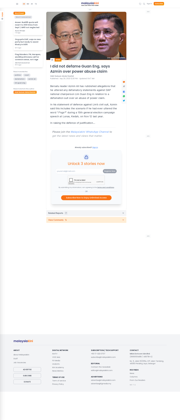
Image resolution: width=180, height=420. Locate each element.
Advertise (27, 369)
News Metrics (57, 371)
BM (28, 4)
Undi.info (56, 364)
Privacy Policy (58, 384)
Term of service (59, 380)
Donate (27, 382)
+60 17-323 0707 (98, 353)
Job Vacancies (19, 362)
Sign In (149, 4)
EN (24, 4)
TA (36, 4)
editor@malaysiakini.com (102, 370)
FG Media (56, 360)
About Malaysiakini (21, 354)
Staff (15, 358)
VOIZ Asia (56, 357)
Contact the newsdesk (100, 367)
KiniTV (54, 353)
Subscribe (159, 4)
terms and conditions (105, 187)
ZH (32, 4)
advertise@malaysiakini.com (103, 380)
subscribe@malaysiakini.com (103, 357)
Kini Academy (58, 367)
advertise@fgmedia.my (101, 383)
